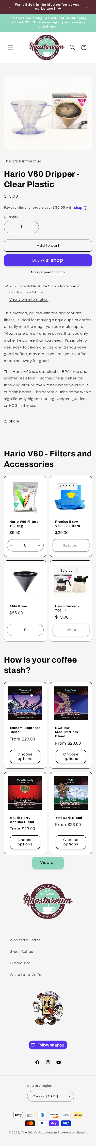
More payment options (48, 272)
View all (47, 863)
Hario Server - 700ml (67, 608)
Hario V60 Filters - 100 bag (25, 524)
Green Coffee (21, 952)
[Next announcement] (86, 6)
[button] (10, 47)
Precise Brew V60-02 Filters (67, 524)
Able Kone (18, 606)
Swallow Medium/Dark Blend (66, 732)
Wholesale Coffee (25, 940)
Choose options (24, 756)
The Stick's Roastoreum (39, 1132)
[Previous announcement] (9, 6)
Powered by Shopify (72, 1132)
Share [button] (14, 421)
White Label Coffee (26, 975)
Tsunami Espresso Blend (25, 730)
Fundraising (20, 963)
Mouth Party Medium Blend (21, 820)
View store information (28, 299)
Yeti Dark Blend (68, 818)
